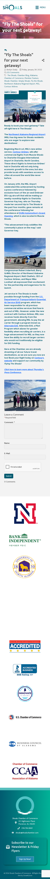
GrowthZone (27, 875)
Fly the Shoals (37, 81)
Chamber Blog (23, 75)
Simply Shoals (24, 81)
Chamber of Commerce (14, 78)
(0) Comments (13, 72)
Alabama (33, 75)
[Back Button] (5, 50)
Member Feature (31, 78)
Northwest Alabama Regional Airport (19, 84)
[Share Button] (43, 60)
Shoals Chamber (11, 81)
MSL (38, 84)
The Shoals (12, 75)
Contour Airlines (11, 86)
